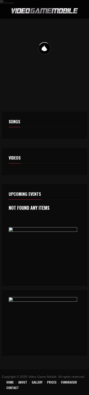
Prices (51, 382)
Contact (12, 387)
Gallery (37, 382)
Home (10, 382)
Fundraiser (69, 382)
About (22, 382)
